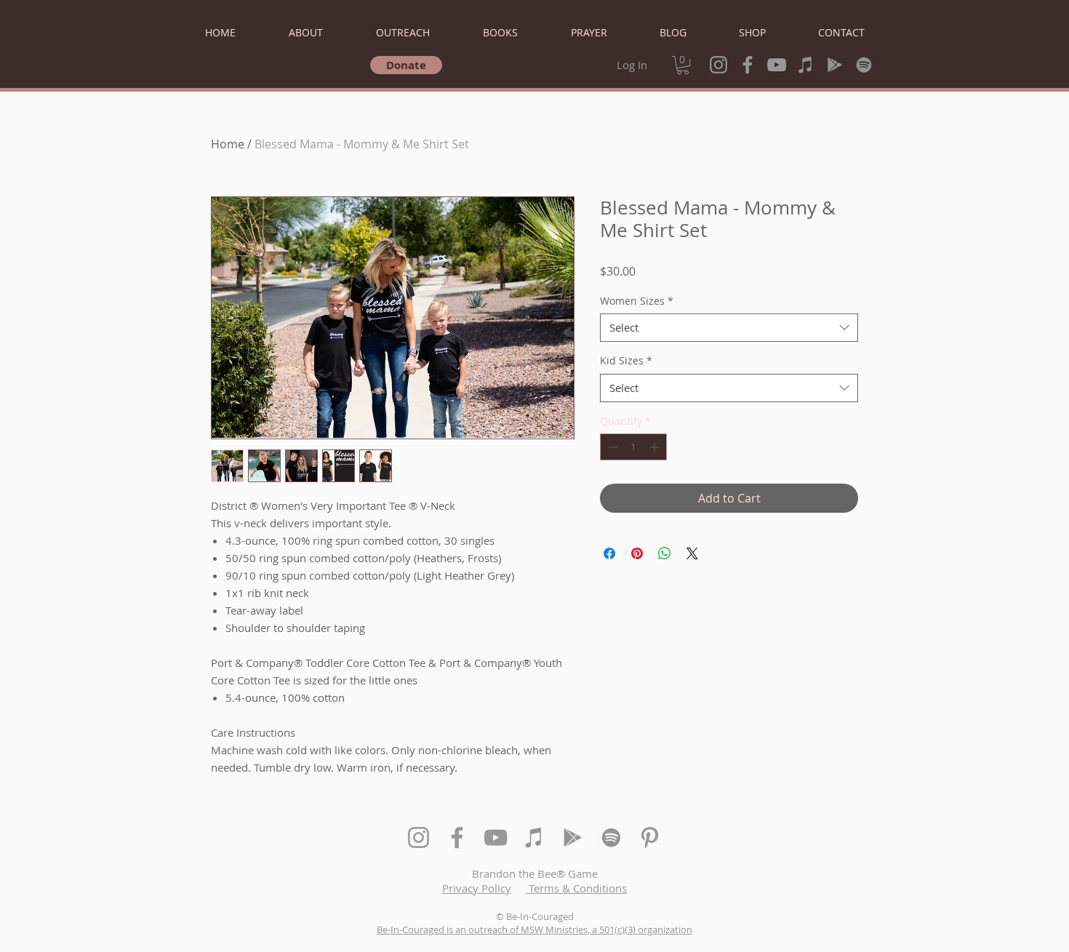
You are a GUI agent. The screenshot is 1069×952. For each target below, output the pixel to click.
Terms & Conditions (576, 888)
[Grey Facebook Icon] (747, 64)
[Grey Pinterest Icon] (650, 837)
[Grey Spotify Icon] (864, 64)
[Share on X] (692, 553)
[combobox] (729, 327)
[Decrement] (611, 447)
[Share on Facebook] (609, 553)
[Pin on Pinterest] (637, 553)
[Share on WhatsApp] (664, 553)
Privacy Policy (476, 888)
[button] (683, 65)
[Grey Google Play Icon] (834, 64)
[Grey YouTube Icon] (776, 64)
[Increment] (655, 447)
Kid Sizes (626, 360)
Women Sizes (636, 301)
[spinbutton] (633, 447)
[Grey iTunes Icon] (805, 64)
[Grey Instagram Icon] (718, 64)
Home (227, 144)
